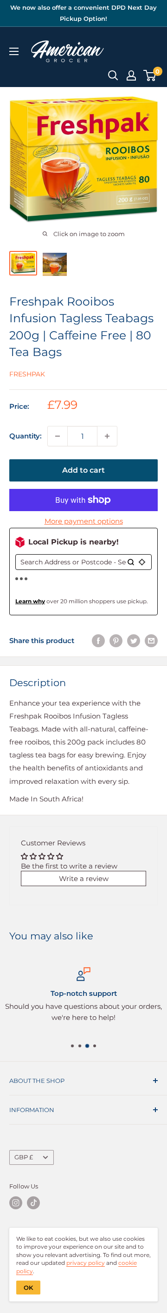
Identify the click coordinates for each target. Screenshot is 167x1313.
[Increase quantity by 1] (107, 436)
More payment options (84, 521)
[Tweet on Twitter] (133, 640)
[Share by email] (151, 640)
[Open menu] (14, 51)
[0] (150, 75)
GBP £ (23, 1157)
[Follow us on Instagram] (15, 1202)
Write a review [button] (84, 878)
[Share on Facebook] (98, 640)
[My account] (131, 75)
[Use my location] (142, 562)
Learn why (30, 601)
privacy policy (85, 1262)
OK (28, 1287)
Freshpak (27, 374)
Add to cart (83, 470)
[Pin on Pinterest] (115, 640)
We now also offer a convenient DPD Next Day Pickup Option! (83, 13)
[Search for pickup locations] (131, 562)
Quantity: (25, 435)
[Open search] (113, 75)
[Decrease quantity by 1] (57, 436)
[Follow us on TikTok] (33, 1202)
